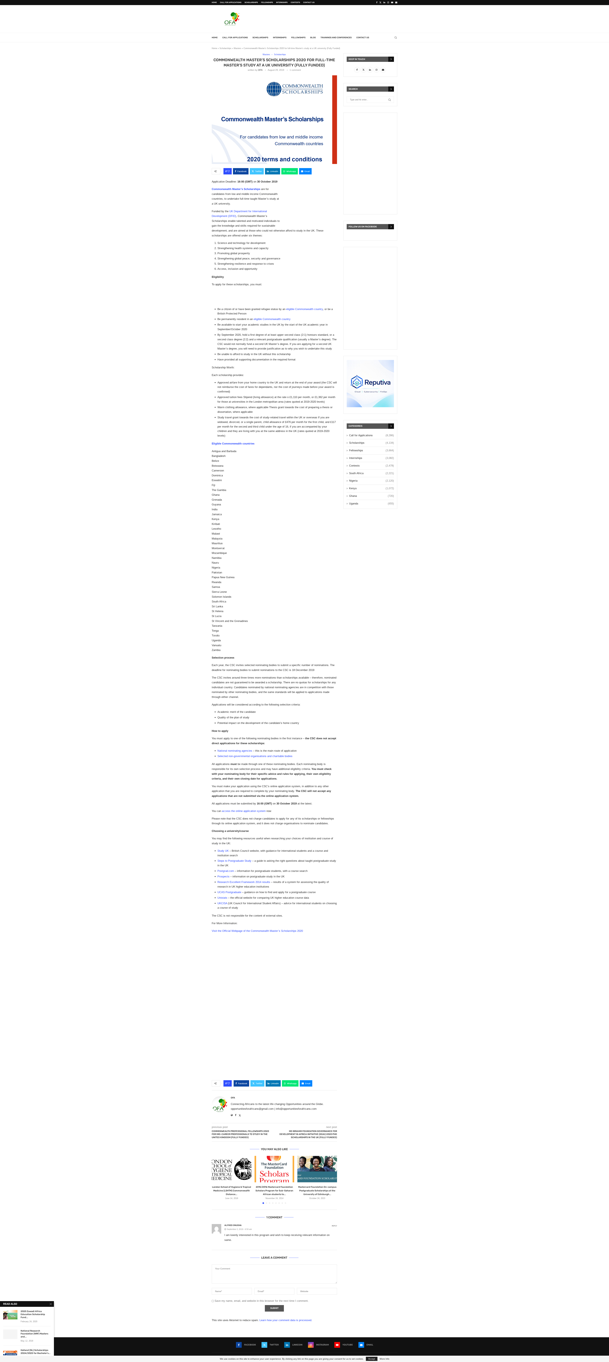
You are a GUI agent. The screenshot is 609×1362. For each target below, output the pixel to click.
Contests (295, 2)
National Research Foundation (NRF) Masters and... (34, 1333)
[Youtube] (392, 2)
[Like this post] (228, 171)
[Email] (396, 2)
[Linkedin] (384, 2)
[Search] (395, 37)
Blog (313, 37)
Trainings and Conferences (336, 37)
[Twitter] (380, 2)
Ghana (371, 495)
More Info (384, 1359)
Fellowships (267, 2)
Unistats (222, 897)
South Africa (371, 473)
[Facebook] (376, 2)
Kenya (371, 488)
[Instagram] (388, 2)
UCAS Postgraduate (229, 892)
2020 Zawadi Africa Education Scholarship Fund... (33, 1314)
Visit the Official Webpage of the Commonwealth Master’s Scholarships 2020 (257, 930)
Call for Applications (230, 2)
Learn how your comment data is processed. (285, 1320)
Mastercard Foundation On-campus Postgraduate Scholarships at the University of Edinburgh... (317, 1191)
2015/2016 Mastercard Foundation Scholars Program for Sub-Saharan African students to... (274, 1191)
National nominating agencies (234, 750)
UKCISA (222, 903)
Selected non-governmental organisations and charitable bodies (254, 756)
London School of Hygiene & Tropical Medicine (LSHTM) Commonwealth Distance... (231, 1191)
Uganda (371, 503)
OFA (260, 70)
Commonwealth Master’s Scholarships (236, 189)
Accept (371, 1359)
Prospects (223, 876)
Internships (282, 2)
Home (214, 2)
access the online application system (244, 811)
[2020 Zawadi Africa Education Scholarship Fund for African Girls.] (10, 1315)
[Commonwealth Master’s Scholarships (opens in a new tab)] (260, 189)
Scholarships (251, 2)
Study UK (223, 850)
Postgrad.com (225, 870)
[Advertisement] (339, 18)
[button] (216, 1179)
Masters (237, 48)
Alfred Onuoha (233, 1225)
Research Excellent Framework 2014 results (243, 882)
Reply (334, 1226)
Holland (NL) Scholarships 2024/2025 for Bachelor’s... (35, 1352)
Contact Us (308, 2)
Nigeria (371, 480)
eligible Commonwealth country (304, 309)
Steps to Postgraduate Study (234, 860)
